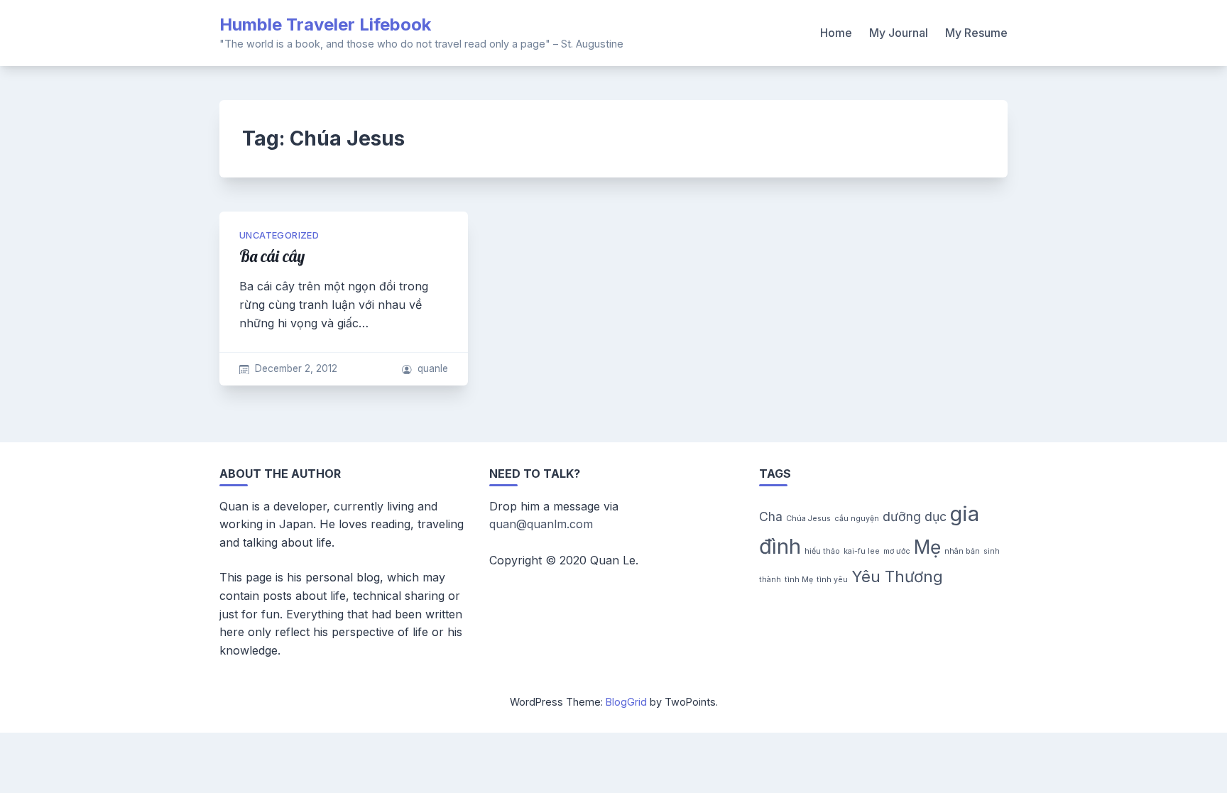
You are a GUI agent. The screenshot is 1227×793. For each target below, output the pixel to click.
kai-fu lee (862, 551)
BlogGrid (626, 702)
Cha (770, 516)
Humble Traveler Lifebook (325, 24)
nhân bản (962, 551)
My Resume (976, 33)
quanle (433, 368)
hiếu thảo (822, 551)
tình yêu (832, 579)
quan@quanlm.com (541, 524)
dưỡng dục (915, 516)
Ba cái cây (272, 256)
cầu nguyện (856, 518)
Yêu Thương (897, 576)
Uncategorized (279, 235)
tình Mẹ (799, 579)
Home (836, 33)
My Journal (898, 33)
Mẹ (927, 547)
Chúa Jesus (808, 518)
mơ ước (896, 551)
